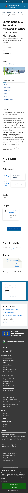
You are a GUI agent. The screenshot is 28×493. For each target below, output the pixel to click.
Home (3, 12)
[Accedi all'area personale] (22, 2)
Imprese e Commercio (8, 386)
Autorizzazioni (6, 406)
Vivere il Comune (11, 12)
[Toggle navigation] (3, 6)
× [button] (26, 470)
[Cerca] (25, 6)
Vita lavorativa (6, 383)
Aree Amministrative (8, 360)
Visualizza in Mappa (14, 229)
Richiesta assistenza (8, 460)
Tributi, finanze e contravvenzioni (11, 402)
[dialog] (14, 480)
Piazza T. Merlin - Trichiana (12, 212)
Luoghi (5, 424)
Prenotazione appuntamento (10, 453)
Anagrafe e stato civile (8, 379)
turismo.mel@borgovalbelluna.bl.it (11, 249)
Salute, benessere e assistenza (10, 404)
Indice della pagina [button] (9, 80)
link (6, 481)
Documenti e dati (7, 372)
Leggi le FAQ (6, 458)
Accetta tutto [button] (14, 484)
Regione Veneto (6, 2)
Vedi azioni (12, 58)
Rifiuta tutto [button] (14, 487)
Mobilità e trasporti (8, 390)
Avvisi (4, 418)
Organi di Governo (7, 358)
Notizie (5, 413)
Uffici (4, 362)
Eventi (18, 12)
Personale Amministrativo (9, 369)
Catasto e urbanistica (8, 388)
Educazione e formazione (9, 397)
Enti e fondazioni (7, 365)
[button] (13, 490)
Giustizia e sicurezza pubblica (10, 399)
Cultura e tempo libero (8, 381)
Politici (5, 367)
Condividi (5, 58)
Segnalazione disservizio (9, 455)
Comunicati (6, 416)
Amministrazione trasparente (10, 467)
